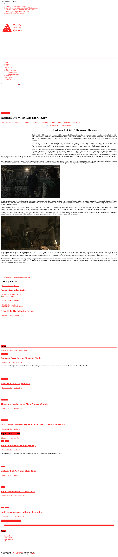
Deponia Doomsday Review (13, 290)
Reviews (6, 64)
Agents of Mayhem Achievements (14, 13)
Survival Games (67, 122)
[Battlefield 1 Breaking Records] (7, 376)
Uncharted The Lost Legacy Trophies (15, 6)
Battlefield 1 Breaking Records (15, 383)
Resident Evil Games (56, 122)
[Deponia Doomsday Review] (10, 286)
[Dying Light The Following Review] (12, 306)
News (6, 66)
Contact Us (7, 79)
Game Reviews (5, 113)
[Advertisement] (56, 45)
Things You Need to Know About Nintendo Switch (24, 534)
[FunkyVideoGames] (1, 59)
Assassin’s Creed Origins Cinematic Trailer (16, 11)
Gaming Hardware (13, 74)
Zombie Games (77, 122)
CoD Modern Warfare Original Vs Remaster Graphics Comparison (33, 554)
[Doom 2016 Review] (7, 296)
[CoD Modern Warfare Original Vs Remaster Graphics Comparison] (7, 547)
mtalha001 (27, 122)
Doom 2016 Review (10, 300)
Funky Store (8, 77)
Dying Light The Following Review (17, 311)
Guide (6, 69)
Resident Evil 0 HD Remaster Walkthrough (18, 277)
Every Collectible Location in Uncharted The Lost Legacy (21, 8)
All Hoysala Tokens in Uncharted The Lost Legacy (19, 9)
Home (6, 62)
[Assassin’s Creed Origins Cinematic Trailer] (14, 350)
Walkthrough (8, 67)
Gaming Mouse (12, 72)
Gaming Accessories (10, 70)
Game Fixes (7, 75)
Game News (4, 354)
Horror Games (45, 122)
